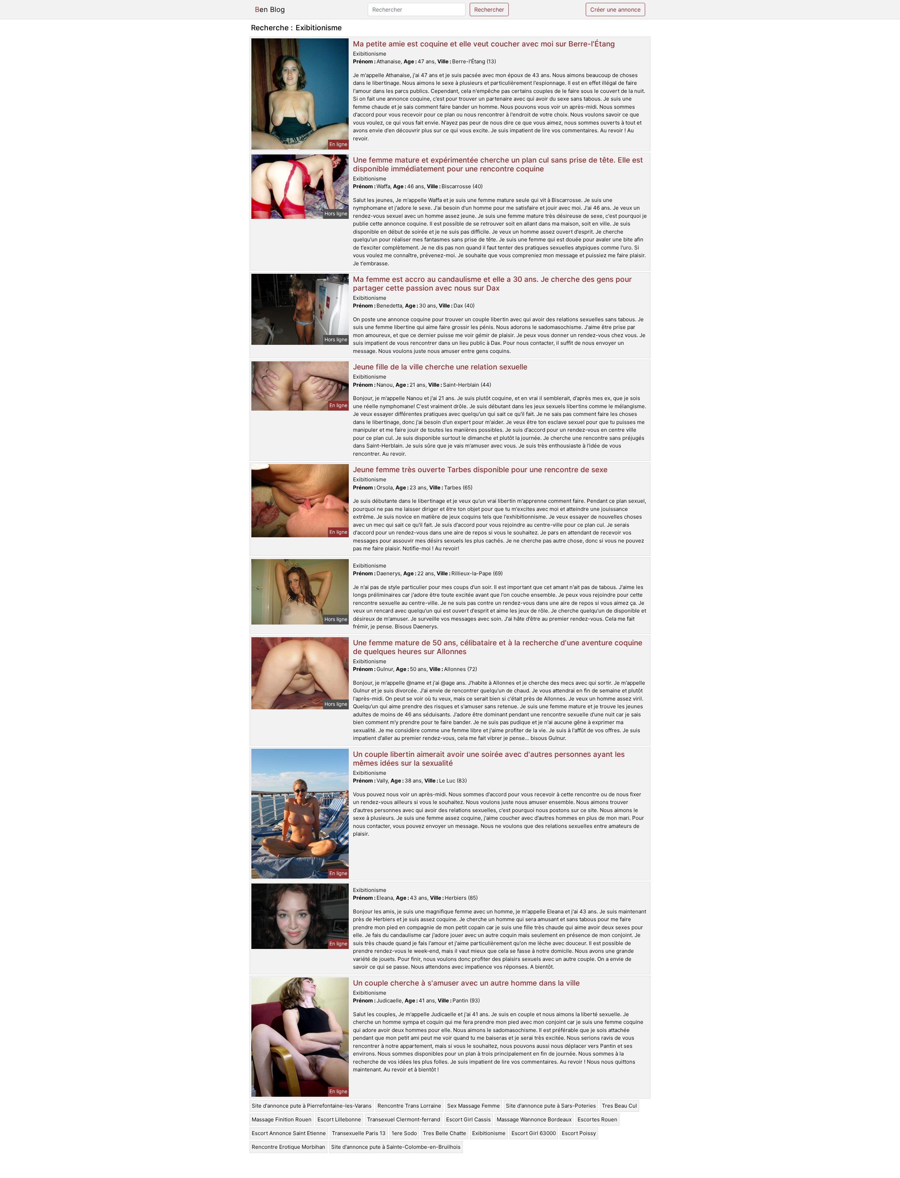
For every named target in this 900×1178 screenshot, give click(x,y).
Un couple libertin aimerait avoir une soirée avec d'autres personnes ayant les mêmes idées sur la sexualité (489, 758)
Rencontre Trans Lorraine (409, 1105)
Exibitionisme (489, 1133)
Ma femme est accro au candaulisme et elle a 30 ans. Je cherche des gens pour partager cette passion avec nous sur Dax (492, 283)
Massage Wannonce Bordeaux (534, 1119)
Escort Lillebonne (339, 1119)
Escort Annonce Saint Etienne (289, 1133)
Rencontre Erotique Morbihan (288, 1147)
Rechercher (489, 9)
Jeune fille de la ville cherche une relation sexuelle (440, 366)
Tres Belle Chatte (444, 1133)
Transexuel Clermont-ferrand (403, 1119)
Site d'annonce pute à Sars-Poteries (551, 1105)
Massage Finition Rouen (281, 1119)
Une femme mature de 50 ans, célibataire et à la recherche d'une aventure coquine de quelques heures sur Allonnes (497, 647)
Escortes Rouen (597, 1119)
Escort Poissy (579, 1133)
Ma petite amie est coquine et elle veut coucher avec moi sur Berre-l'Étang (484, 43)
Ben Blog (270, 9)
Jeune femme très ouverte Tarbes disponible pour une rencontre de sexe (480, 469)
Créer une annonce (615, 9)
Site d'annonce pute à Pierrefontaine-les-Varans (312, 1105)
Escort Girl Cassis (468, 1119)
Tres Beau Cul (619, 1105)
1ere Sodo (404, 1133)
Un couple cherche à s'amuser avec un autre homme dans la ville (466, 982)
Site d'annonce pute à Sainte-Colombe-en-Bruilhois (396, 1147)
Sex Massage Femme (473, 1105)
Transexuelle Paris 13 (359, 1133)
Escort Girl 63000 (534, 1133)
